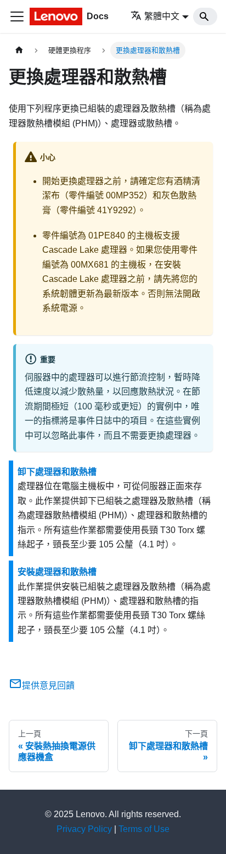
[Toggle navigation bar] (17, 16)
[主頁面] (19, 50)
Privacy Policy (84, 829)
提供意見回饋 (48, 685)
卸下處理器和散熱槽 (57, 471)
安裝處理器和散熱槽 (57, 571)
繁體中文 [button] (161, 16)
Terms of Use (144, 829)
